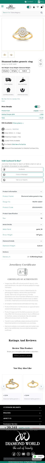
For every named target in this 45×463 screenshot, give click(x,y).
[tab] (10, 191)
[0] (42, 7)
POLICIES (6, 413)
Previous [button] (4, 386)
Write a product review (22, 355)
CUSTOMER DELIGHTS (12, 407)
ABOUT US (7, 418)
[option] (12, 388)
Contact (30, 1)
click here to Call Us (19, 144)
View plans (17, 123)
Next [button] (41, 386)
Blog (42, 1)
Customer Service (10, 424)
